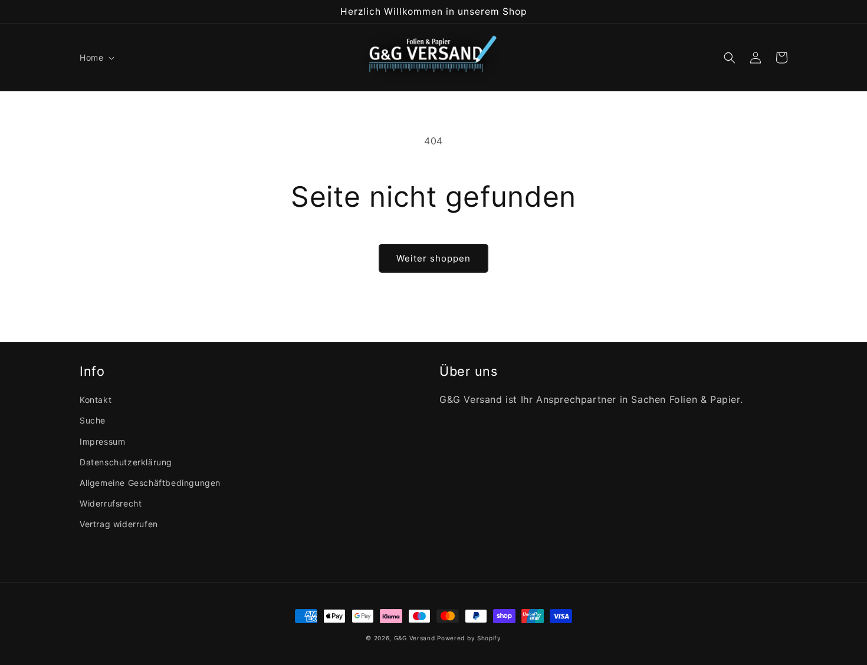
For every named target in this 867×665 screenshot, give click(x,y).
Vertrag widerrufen (119, 524)
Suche (93, 420)
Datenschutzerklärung (126, 462)
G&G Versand (414, 637)
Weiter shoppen (433, 258)
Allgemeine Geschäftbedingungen (150, 483)
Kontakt (95, 400)
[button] (96, 57)
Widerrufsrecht (111, 503)
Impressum (102, 441)
